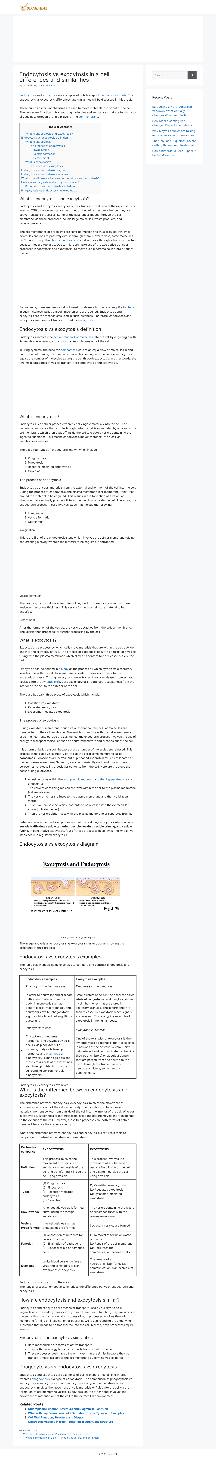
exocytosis (50, 95)
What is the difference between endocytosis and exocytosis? (60, 178)
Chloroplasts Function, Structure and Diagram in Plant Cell (68, 1409)
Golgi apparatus (110, 779)
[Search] (192, 75)
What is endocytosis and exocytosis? (49, 133)
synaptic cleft (51, 681)
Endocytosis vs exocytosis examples (44, 174)
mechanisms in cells (113, 95)
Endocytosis (27, 95)
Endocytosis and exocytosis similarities (50, 186)
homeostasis (69, 350)
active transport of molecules (73, 337)
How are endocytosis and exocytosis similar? (50, 182)
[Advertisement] (108, 38)
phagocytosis (41, 1379)
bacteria (128, 307)
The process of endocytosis (47, 145)
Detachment (41, 158)
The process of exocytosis (46, 166)
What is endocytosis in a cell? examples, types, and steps (56, 1434)
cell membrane (88, 116)
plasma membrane (62, 240)
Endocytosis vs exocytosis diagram (43, 170)
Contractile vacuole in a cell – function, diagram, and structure (70, 1421)
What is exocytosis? (38, 162)
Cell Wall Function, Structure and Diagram (56, 1417)
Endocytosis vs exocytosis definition (44, 137)
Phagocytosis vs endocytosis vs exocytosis (49, 190)
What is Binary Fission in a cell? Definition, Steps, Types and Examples (76, 1413)
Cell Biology (30, 1430)
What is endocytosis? (39, 141)
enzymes (52, 1053)
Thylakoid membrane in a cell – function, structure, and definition (61, 1437)
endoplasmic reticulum (78, 779)
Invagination (41, 149)
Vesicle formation (44, 154)
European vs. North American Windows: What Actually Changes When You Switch (172, 111)
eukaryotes (85, 320)
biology (63, 669)
